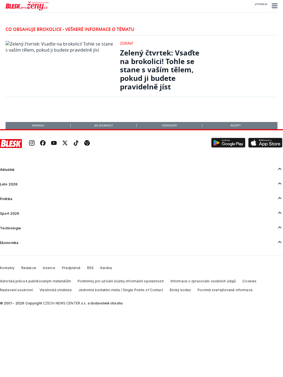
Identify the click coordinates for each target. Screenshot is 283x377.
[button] (273, 6)
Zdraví (126, 43)
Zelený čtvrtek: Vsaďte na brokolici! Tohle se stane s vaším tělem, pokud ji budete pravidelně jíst (159, 70)
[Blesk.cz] (11, 143)
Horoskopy (169, 125)
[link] (31, 143)
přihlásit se (261, 4)
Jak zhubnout (104, 125)
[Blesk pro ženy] (27, 9)
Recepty (235, 125)
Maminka (38, 125)
